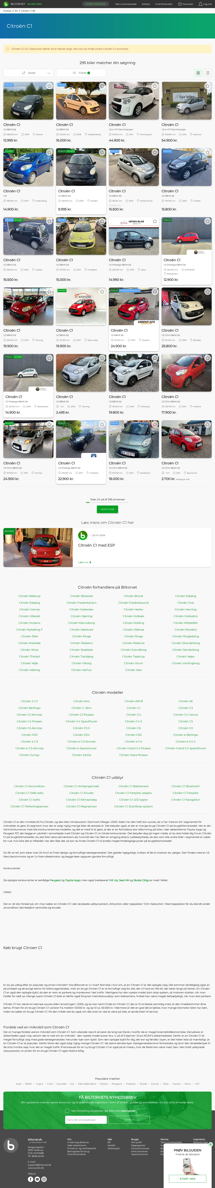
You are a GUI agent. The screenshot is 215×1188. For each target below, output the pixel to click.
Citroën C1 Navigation (185, 799)
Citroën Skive (29, 649)
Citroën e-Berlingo (185, 734)
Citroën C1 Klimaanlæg (81, 799)
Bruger (135, 1139)
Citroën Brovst (133, 596)
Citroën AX (186, 701)
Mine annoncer (139, 1151)
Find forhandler (164, 4)
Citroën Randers (186, 629)
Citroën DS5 (133, 734)
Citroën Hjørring (81, 616)
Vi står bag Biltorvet (78, 1142)
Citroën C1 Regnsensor (81, 806)
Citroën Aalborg (29, 670)
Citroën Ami (81, 701)
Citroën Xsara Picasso (133, 755)
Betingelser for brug (78, 1151)
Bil (16, 10)
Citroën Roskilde (29, 643)
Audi (18, 1083)
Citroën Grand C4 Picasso (134, 748)
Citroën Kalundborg (81, 623)
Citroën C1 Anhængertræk (81, 786)
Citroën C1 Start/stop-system (133, 806)
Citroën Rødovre (133, 643)
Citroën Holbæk (133, 616)
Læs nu (83, 562)
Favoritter (188, 4)
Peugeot (55, 880)
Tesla (165, 1083)
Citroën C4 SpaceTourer (81, 721)
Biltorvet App (200, 1142)
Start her (187, 1178)
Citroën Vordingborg (186, 663)
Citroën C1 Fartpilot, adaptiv (133, 793)
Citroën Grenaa (29, 609)
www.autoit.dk (36, 1167)
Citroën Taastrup (133, 656)
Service (164, 1139)
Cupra (39, 1083)
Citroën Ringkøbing (185, 636)
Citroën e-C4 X (186, 741)
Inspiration (199, 1139)
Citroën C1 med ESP (96, 545)
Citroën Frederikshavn (82, 602)
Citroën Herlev (133, 609)
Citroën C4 (133, 714)
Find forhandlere (76, 1154)
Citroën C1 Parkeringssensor (29, 806)
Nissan (104, 1083)
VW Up (113, 880)
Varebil (111, 1145)
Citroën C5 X (81, 728)
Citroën (25, 10)
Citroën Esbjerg (185, 596)
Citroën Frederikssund (133, 602)
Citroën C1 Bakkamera (133, 786)
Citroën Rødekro (81, 643)
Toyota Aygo (72, 880)
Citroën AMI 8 (133, 701)
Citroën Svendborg (133, 649)
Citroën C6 (133, 728)
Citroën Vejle (29, 663)
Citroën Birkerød (81, 596)
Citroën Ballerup (29, 596)
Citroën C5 (186, 721)
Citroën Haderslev (81, 609)
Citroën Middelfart (185, 623)
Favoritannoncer (140, 1148)
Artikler (146, 4)
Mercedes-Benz (87, 1083)
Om (69, 1139)
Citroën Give (185, 602)
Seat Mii (124, 880)
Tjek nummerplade (126, 4)
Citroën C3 (186, 708)
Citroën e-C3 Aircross (82, 741)
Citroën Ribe (29, 636)
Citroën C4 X (133, 721)
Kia (72, 1083)
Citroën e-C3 (29, 741)
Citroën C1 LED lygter (133, 799)
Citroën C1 (133, 708)
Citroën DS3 (29, 734)
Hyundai (61, 1083)
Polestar (131, 1083)
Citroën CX (185, 728)
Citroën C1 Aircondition (29, 786)
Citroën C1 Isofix (29, 799)
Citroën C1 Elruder (81, 793)
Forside (7, 10)
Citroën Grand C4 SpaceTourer (185, 748)
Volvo (187, 1083)
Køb (110, 1139)
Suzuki (155, 1083)
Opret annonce (96, 4)
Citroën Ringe (81, 636)
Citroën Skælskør (81, 649)
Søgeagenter (138, 1145)
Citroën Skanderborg (185, 643)
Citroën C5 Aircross (29, 728)
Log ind (207, 4)
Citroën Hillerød (29, 616)
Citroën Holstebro (186, 616)
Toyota (176, 1083)
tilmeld (129, 1119)
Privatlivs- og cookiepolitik (81, 1148)
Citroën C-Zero (81, 708)
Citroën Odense (133, 629)
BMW (28, 1083)
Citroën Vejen (186, 656)
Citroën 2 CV (29, 701)
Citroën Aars (133, 670)
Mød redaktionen (76, 1145)
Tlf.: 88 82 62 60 (36, 1156)
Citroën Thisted (29, 656)
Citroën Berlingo (29, 708)
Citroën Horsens (29, 623)
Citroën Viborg (81, 663)
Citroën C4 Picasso (29, 721)
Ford (50, 1083)
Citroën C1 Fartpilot (186, 793)
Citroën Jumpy (29, 755)
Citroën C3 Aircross (29, 714)
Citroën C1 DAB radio (29, 793)
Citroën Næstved (81, 629)
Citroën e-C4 (133, 741)
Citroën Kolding (133, 623)
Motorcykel (114, 1148)
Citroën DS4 (81, 734)
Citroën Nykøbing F (29, 629)
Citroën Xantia (81, 755)
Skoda (143, 1083)
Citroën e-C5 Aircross (29, 748)
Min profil (136, 1142)
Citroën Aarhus (81, 670)
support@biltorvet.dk (39, 1164)
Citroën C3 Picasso (81, 714)
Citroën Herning (186, 609)
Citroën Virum (133, 663)
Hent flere (107, 509)
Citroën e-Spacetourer (82, 748)
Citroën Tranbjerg (81, 656)
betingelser (128, 1110)
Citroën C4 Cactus (185, 714)
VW (197, 1083)
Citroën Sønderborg (185, 649)
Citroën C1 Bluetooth (185, 786)
